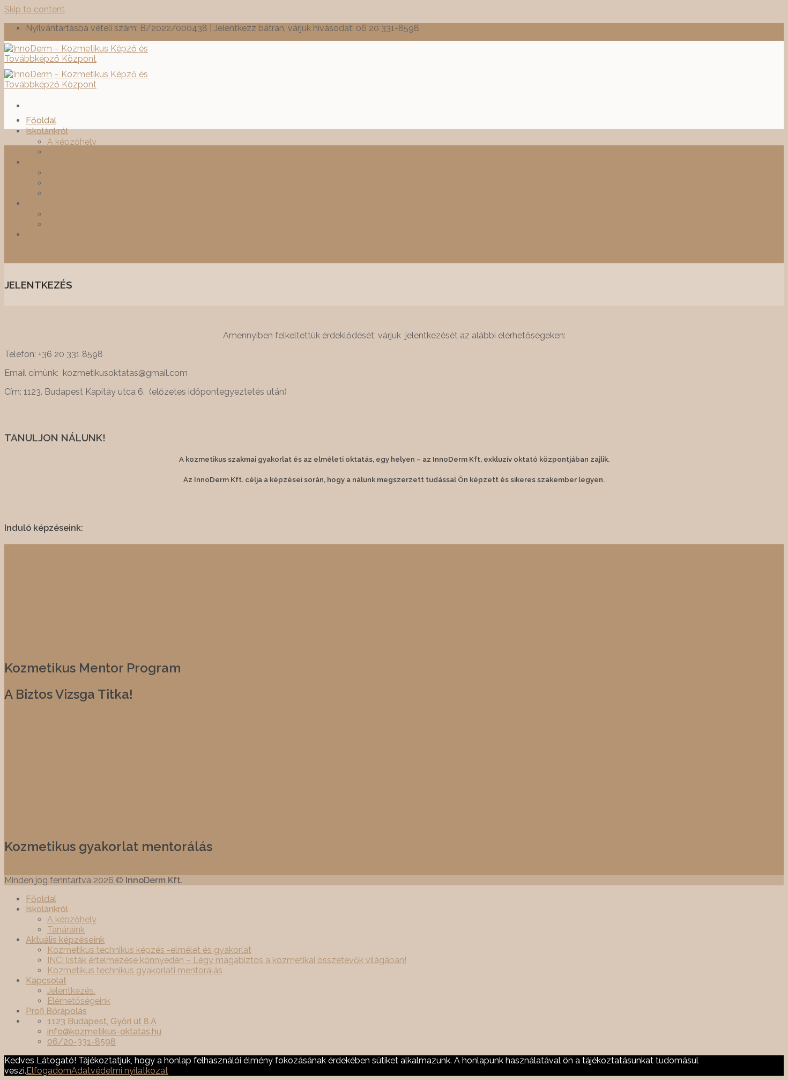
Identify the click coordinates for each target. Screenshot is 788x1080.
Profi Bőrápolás (56, 235)
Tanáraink (66, 152)
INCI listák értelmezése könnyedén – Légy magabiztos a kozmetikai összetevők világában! (226, 183)
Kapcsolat (46, 203)
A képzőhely (71, 142)
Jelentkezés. (71, 214)
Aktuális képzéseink (65, 162)
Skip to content (34, 9)
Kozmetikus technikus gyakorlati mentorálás (134, 193)
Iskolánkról (47, 131)
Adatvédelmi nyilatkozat (119, 1071)
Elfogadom (48, 1071)
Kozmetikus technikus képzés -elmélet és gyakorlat (149, 173)
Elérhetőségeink (78, 224)
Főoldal (41, 120)
